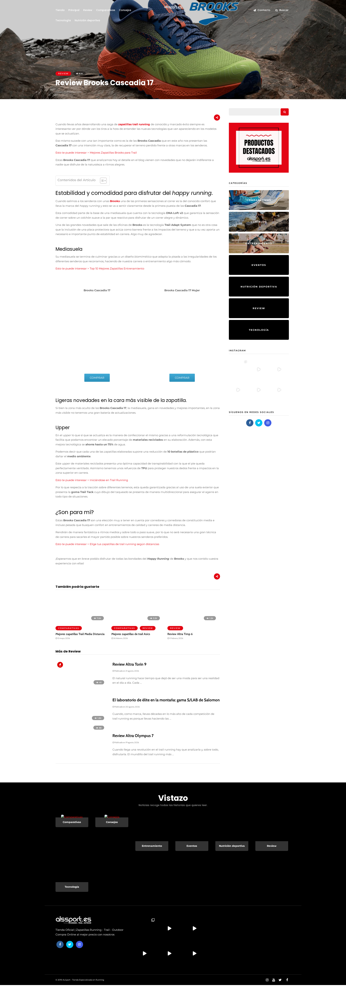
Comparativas (105, 10)
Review (87, 10)
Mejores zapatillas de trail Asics (130, 634)
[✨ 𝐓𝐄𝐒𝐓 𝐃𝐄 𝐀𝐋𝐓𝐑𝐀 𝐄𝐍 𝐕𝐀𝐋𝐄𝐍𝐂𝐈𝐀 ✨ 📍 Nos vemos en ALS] (238, 369)
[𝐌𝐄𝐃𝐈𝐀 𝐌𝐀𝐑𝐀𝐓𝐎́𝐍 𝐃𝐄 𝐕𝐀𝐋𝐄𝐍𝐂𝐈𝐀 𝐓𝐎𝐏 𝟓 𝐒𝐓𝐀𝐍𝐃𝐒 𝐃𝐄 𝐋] (279, 389)
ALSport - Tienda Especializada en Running (83, 980)
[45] (81, 686)
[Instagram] (267, 422)
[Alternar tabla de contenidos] (101, 181)
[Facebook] (249, 422)
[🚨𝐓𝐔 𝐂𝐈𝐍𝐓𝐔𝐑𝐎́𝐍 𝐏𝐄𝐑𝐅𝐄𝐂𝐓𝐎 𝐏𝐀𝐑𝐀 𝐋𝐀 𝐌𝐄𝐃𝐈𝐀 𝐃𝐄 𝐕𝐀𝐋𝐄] (258, 389)
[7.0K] (81, 621)
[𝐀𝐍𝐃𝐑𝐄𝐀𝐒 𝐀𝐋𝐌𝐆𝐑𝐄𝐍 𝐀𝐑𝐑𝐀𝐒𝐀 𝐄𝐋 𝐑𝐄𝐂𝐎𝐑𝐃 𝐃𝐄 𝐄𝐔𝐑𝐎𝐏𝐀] (258, 369)
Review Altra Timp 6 (180, 634)
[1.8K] (81, 722)
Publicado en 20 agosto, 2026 (127, 706)
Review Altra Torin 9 (129, 664)
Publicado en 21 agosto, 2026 (126, 671)
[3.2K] (136, 621)
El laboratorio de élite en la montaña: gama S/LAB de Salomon (166, 700)
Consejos (125, 10)
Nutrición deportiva (87, 20)
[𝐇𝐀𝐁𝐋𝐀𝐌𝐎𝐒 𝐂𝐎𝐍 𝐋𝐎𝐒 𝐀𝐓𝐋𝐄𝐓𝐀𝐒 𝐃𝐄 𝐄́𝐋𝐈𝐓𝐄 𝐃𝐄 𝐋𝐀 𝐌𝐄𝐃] (238, 389)
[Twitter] (258, 422)
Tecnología (63, 20)
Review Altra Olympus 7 (133, 735)
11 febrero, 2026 (176, 638)
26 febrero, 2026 (120, 638)
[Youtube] (273, 980)
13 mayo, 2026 (63, 638)
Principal (73, 10)
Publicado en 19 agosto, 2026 (126, 742)
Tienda (60, 10)
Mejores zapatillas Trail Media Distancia (80, 634)
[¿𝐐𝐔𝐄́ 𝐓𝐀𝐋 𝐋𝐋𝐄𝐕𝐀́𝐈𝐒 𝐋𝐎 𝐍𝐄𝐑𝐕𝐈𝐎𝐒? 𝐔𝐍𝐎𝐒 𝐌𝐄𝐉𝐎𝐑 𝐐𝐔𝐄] (279, 369)
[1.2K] (192, 621)
